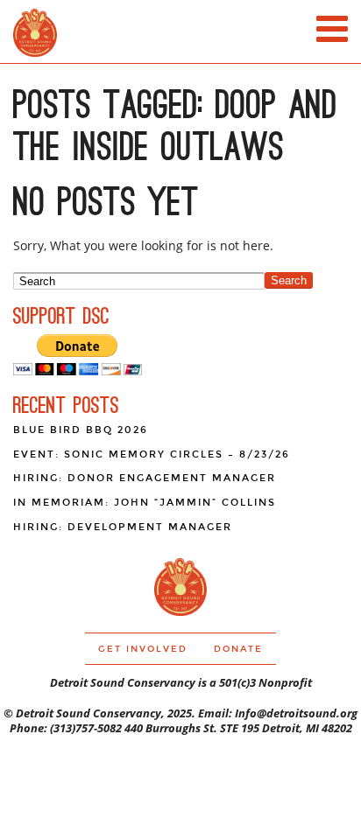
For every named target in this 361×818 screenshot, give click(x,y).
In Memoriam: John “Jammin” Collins (144, 502)
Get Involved (143, 649)
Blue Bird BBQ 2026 (80, 430)
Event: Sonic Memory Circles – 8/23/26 (151, 454)
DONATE (238, 649)
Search (289, 280)
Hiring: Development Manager (122, 527)
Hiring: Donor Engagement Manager (144, 478)
